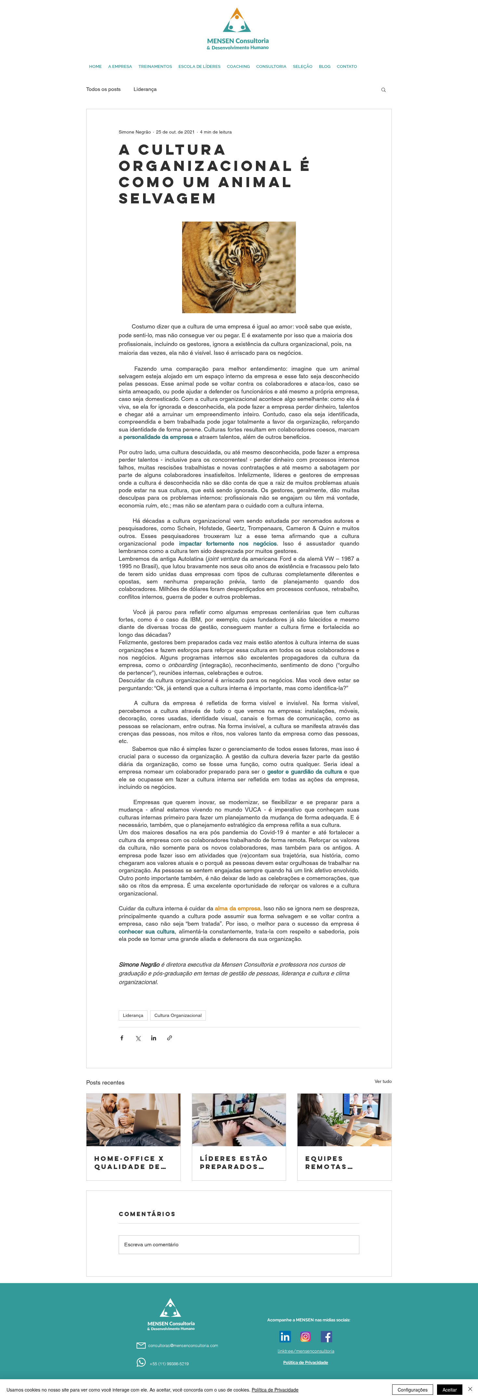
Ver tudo (383, 1081)
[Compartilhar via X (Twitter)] (138, 1038)
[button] (383, 89)
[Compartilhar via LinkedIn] (154, 1038)
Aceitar (450, 1389)
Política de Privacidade (275, 1389)
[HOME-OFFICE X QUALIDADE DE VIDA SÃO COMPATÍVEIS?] (133, 1120)
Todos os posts (103, 89)
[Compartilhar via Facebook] (122, 1038)
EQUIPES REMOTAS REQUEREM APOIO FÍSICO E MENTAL (340, 1162)
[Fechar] (470, 1389)
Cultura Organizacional (178, 1015)
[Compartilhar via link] (169, 1038)
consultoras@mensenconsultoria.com (183, 1345)
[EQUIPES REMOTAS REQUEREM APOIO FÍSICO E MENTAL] (345, 1120)
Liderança (145, 89)
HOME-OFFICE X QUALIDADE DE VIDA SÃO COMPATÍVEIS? (129, 1162)
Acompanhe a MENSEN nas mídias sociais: (308, 1319)
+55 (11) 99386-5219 (169, 1363)
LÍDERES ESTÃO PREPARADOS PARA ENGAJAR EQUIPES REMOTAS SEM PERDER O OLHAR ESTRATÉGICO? (238, 1162)
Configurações (413, 1389)
